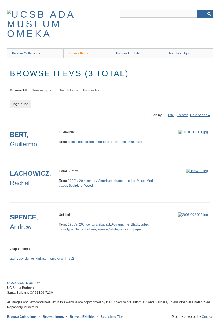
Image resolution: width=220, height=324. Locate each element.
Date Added (198, 115)
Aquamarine (120, 224)
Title (171, 115)
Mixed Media (146, 181)
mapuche (102, 142)
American (105, 181)
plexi (123, 142)
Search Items (68, 90)
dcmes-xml (33, 258)
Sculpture (135, 142)
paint (114, 142)
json (45, 258)
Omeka (207, 317)
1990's (73, 181)
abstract (104, 224)
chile (71, 142)
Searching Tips (179, 53)
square (103, 229)
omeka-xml (58, 258)
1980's (73, 224)
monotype (66, 229)
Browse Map (92, 90)
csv (21, 258)
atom (13, 258)
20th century (88, 181)
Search (209, 14)
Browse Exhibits (128, 53)
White (113, 229)
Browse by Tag (42, 90)
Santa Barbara (85, 229)
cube (80, 142)
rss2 (71, 258)
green (89, 142)
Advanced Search (201, 14)
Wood (88, 185)
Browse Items (78, 53)
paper (63, 185)
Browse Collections (26, 53)
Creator (182, 115)
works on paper (130, 229)
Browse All (18, 90)
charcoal (120, 181)
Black (135, 224)
